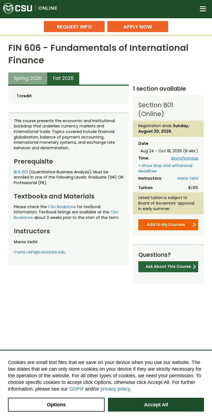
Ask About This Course (168, 266)
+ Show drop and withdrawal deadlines (165, 168)
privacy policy (115, 389)
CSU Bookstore (62, 207)
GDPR (76, 389)
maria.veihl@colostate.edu (39, 252)
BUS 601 (21, 172)
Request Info (74, 26)
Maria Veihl (187, 178)
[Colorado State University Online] (33, 9)
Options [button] (56, 404)
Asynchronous (184, 158)
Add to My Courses (166, 224)
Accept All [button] (156, 404)
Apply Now (137, 26)
